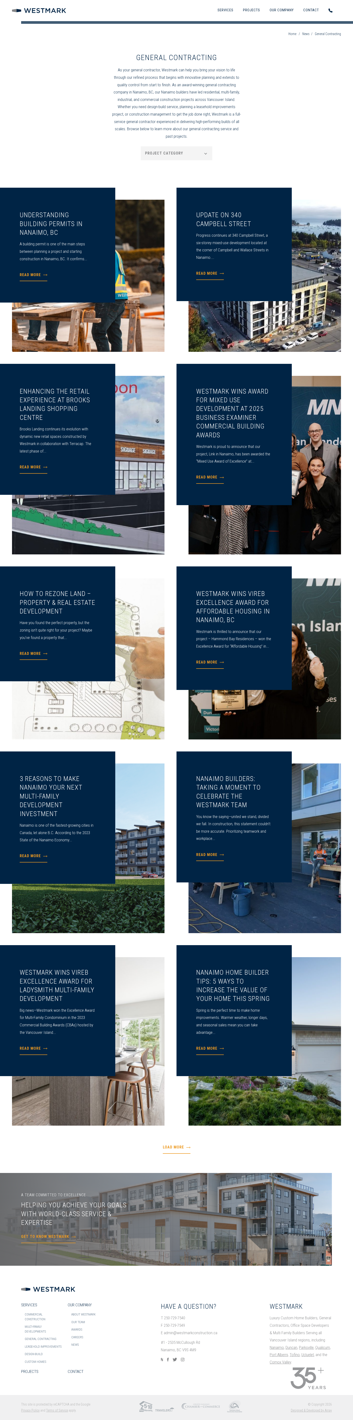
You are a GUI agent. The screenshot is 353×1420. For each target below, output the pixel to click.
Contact (311, 10)
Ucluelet (307, 1354)
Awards (76, 1329)
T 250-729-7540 (173, 1317)
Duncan (291, 1347)
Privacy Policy (30, 1410)
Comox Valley (280, 1362)
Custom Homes (35, 1362)
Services (225, 10)
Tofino (295, 1354)
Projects (251, 10)
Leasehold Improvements (43, 1346)
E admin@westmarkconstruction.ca (189, 1332)
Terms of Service (57, 1410)
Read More (30, 275)
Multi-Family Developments (35, 1329)
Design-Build (34, 1354)
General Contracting (40, 1339)
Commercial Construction (35, 1317)
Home (292, 34)
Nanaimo (277, 1347)
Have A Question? (188, 1306)
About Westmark (83, 1314)
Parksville (306, 1347)
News (306, 34)
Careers (77, 1337)
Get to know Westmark (45, 1236)
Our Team (78, 1322)
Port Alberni (279, 1354)
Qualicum (322, 1347)
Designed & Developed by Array (311, 1410)
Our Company (282, 10)
